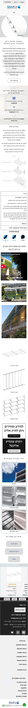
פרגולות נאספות (21, 660)
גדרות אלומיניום (21, 670)
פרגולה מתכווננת (21, 656)
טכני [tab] (24, 194)
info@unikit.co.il (16, 618)
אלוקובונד (23, 688)
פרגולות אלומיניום (21, 645)
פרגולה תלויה (22, 664)
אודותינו (14, 599)
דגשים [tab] (24, 224)
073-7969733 (7, 2)
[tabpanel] (14, 209)
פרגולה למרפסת (21, 648)
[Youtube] (12, 632)
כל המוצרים (22, 599)
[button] (14, 13)
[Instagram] (18, 632)
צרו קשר (16, 2)
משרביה (24, 693)
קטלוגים (22, 2)
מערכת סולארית (21, 682)
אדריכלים (7, 599)
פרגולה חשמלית (21, 652)
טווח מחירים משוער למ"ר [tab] (17, 228)
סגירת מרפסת (22, 691)
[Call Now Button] (24, 704)
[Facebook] (24, 632)
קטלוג (22, 240)
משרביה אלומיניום (21, 696)
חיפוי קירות (23, 685)
